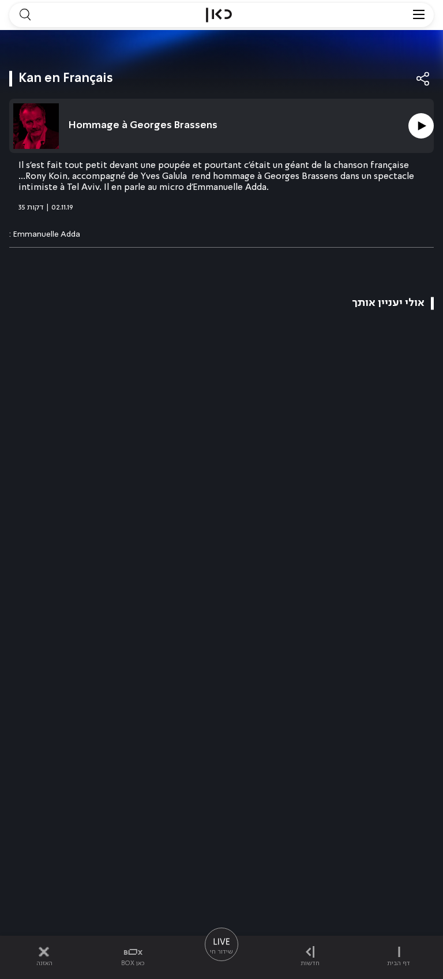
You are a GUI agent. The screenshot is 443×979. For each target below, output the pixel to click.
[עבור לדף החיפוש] (25, 15)
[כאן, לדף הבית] (219, 15)
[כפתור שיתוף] (423, 79)
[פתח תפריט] (418, 15)
